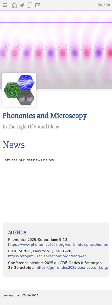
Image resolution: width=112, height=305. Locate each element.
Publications (30, 5)
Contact (38, 5)
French (108, 5)
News (22, 5)
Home (14, 5)
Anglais (100, 5)
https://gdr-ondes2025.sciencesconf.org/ (73, 267)
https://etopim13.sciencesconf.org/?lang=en (47, 255)
